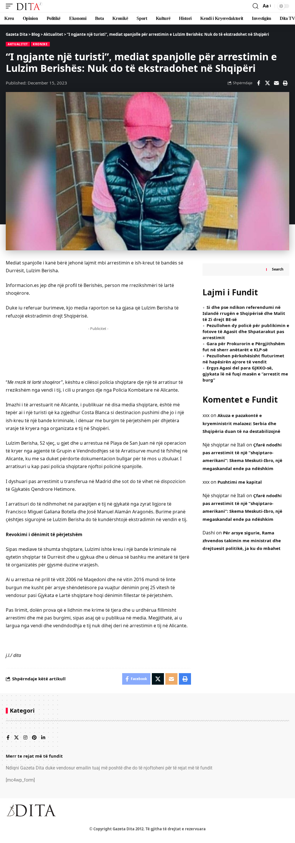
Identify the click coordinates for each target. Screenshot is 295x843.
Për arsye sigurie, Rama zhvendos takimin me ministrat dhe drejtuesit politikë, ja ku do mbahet (242, 540)
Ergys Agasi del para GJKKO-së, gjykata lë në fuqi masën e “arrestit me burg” (245, 374)
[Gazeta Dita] (29, 6)
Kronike (40, 44)
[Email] (276, 83)
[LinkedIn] (43, 738)
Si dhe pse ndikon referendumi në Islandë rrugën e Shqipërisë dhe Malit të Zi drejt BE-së (244, 313)
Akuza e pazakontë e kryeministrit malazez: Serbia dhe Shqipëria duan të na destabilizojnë (241, 423)
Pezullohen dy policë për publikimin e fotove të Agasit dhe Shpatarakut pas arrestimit (246, 331)
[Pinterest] (34, 738)
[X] (16, 738)
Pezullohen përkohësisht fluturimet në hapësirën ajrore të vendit (243, 359)
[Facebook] (8, 738)
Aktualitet (18, 44)
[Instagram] (25, 738)
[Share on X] (267, 83)
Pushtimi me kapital (240, 482)
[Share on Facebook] (258, 83)
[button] (11, 6)
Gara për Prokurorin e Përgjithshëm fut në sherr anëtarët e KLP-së (244, 346)
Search (277, 269)
